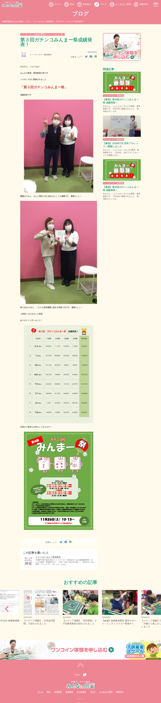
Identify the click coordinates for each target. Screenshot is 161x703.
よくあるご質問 (123, 4)
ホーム (58, 4)
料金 (72, 4)
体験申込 (143, 4)
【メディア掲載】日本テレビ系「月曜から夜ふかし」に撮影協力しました (119, 623)
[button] (6, 609)
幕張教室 (89, 13)
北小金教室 (90, 18)
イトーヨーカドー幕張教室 (31, 34)
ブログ (103, 4)
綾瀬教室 (89, 9)
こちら (63, 564)
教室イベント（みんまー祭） (53, 34)
